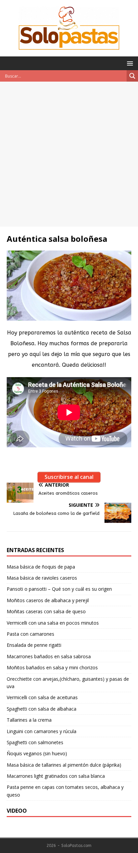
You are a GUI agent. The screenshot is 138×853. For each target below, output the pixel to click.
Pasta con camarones (30, 634)
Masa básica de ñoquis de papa (41, 567)
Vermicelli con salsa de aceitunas (42, 697)
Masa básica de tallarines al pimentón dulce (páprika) (64, 765)
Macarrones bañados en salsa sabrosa (49, 656)
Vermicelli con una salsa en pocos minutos (53, 623)
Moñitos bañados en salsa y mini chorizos (52, 667)
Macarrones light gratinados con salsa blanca (56, 776)
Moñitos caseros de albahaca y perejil (48, 600)
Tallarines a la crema (29, 720)
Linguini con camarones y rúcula (41, 731)
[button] (128, 63)
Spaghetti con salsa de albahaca (41, 709)
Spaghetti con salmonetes (35, 742)
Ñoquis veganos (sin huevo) (37, 753)
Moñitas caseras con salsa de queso (46, 611)
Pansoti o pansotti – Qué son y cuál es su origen (59, 589)
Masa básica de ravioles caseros (42, 578)
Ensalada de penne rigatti (34, 645)
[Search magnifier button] (132, 76)
